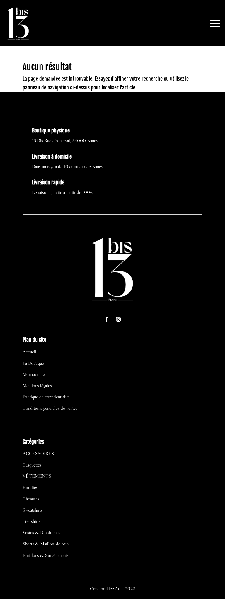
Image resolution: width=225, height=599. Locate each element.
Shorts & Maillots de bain (46, 544)
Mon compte (34, 374)
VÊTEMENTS (37, 476)
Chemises (31, 499)
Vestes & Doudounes (41, 532)
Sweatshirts (32, 510)
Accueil (29, 351)
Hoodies (30, 487)
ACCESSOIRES (38, 453)
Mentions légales (37, 385)
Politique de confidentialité (46, 397)
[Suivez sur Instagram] (118, 319)
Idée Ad (113, 588)
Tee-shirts (31, 521)
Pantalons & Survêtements (46, 555)
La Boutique (33, 363)
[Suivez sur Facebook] (106, 319)
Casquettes (32, 465)
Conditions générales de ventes (50, 408)
